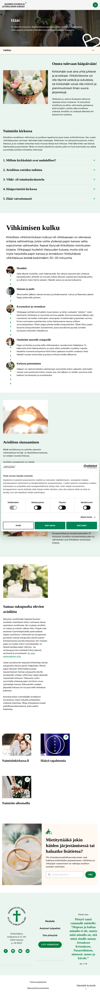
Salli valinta (50, 525)
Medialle (50, 921)
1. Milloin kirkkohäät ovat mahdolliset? (29, 160)
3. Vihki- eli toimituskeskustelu (23, 179)
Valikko (7, 50)
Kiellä (18, 525)
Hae (90, 874)
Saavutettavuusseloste (38, 988)
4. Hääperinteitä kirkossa (20, 189)
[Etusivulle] (14, 4)
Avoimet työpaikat (50, 928)
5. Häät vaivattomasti (17, 198)
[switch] (37, 508)
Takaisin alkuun (85, 985)
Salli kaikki (81, 525)
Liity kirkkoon (50, 944)
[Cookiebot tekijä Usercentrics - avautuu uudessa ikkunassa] (85, 467)
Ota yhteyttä (50, 935)
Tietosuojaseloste (38, 982)
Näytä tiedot (86, 517)
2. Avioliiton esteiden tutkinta (22, 170)
